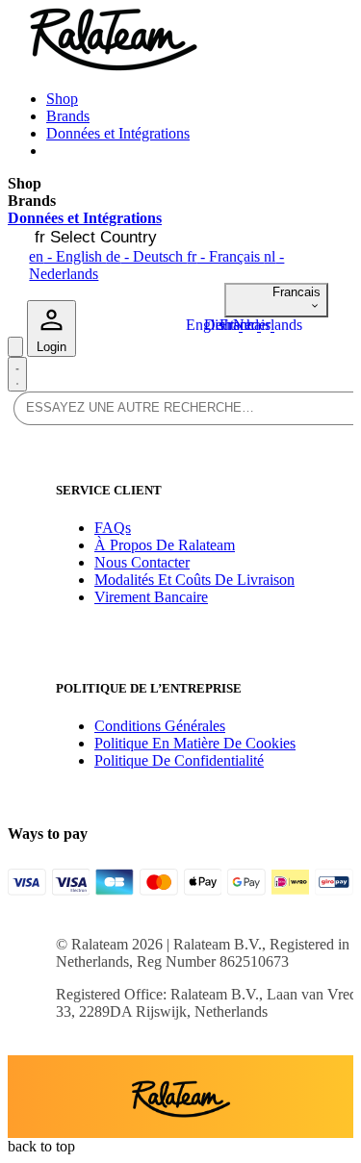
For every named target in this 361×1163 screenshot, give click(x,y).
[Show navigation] (17, 374)
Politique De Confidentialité (179, 760)
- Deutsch (146, 256)
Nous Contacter (142, 562)
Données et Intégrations (118, 133)
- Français (225, 256)
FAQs (112, 527)
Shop (62, 98)
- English (67, 256)
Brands (68, 116)
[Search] (15, 347)
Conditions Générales (159, 726)
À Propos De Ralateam (164, 545)
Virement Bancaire (151, 597)
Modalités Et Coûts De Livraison (194, 579)
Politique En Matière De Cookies (195, 743)
